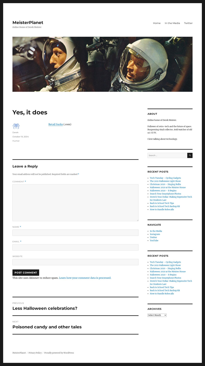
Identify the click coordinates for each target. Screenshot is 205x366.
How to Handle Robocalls (162, 209)
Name (16, 227)
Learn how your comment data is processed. (85, 277)
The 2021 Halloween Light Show (165, 181)
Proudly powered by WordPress (59, 353)
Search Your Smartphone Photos (165, 194)
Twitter (188, 23)
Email (16, 241)
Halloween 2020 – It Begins (163, 190)
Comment (19, 181)
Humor (16, 141)
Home (157, 23)
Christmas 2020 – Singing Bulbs (165, 184)
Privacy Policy (35, 353)
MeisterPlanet (27, 22)
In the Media (172, 23)
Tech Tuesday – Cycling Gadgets (165, 178)
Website (17, 256)
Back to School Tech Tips (162, 203)
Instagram (155, 234)
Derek (15, 132)
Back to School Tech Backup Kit (165, 206)
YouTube (154, 240)
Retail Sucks (55, 124)
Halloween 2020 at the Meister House (168, 187)
